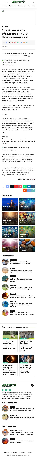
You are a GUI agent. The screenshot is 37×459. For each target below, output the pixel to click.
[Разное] (27, 245)
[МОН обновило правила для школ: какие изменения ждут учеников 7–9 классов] (5, 432)
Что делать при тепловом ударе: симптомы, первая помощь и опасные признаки (21, 279)
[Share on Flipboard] (12, 42)
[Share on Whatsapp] (18, 42)
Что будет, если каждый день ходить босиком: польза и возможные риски (9, 345)
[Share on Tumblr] (33, 186)
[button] (3, 2)
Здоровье (23, 234)
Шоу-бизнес (7, 248)
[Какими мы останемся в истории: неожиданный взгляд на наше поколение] (5, 312)
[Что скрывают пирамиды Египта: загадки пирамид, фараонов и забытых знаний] (5, 270)
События (5, 26)
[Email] (24, 42)
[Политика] (10, 204)
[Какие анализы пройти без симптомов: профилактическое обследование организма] (5, 304)
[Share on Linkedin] (29, 186)
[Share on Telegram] (21, 42)
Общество (7, 220)
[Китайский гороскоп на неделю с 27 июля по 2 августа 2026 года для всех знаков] (5, 408)
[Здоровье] (27, 232)
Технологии (7, 234)
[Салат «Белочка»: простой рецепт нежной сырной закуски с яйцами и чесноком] (5, 417)
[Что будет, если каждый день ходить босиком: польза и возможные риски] (5, 287)
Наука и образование (16, 430)
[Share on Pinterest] (15, 42)
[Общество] (10, 218)
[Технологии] (10, 232)
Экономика (24, 207)
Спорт (22, 220)
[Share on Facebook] (6, 42)
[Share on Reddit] (25, 190)
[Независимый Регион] (18, 2)
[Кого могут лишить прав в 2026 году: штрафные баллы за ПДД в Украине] (5, 262)
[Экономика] (27, 204)
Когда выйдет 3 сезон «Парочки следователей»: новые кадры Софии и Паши (25, 369)
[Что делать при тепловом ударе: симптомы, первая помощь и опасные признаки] (5, 278)
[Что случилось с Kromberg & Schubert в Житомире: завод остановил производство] (5, 295)
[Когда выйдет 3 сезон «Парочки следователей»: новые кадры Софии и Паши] (26, 359)
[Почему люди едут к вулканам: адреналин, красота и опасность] (5, 441)
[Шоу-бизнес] (10, 245)
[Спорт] (27, 218)
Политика (6, 207)
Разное (22, 248)
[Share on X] (9, 42)
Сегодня (32, 179)
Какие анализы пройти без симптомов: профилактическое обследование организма (21, 305)
